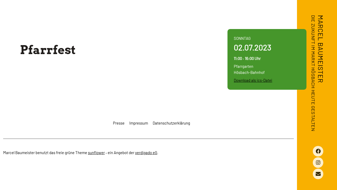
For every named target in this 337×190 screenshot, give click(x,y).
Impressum (138, 123)
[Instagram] (318, 162)
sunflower (96, 152)
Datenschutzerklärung (171, 123)
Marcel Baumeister (321, 49)
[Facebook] (318, 151)
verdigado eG (146, 152)
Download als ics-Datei (253, 80)
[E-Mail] (318, 174)
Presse (119, 123)
